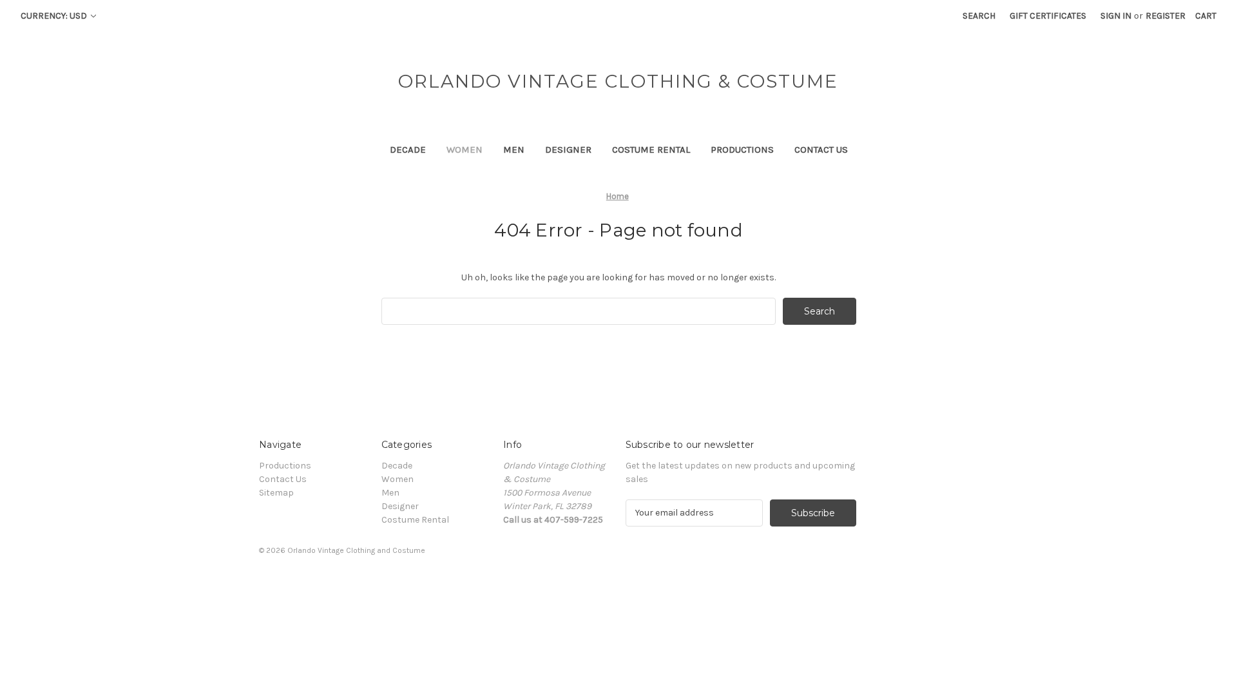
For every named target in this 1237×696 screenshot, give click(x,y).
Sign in (1115, 15)
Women (464, 149)
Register (1165, 15)
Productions (742, 149)
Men (513, 149)
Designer (568, 149)
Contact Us (821, 149)
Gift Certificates (1048, 15)
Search (979, 15)
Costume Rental (651, 149)
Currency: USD (55, 15)
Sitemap (276, 492)
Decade (408, 149)
